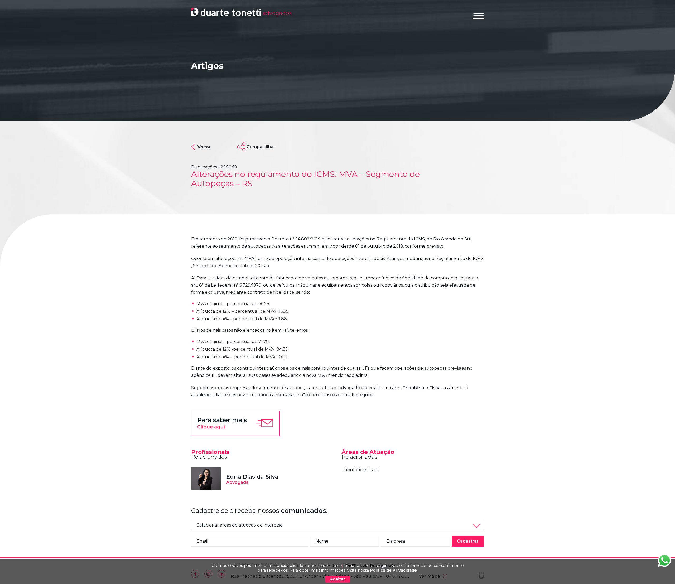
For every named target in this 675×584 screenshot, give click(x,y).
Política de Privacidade (393, 570)
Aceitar (337, 579)
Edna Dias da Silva (252, 476)
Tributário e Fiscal (360, 469)
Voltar (204, 146)
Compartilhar (261, 146)
